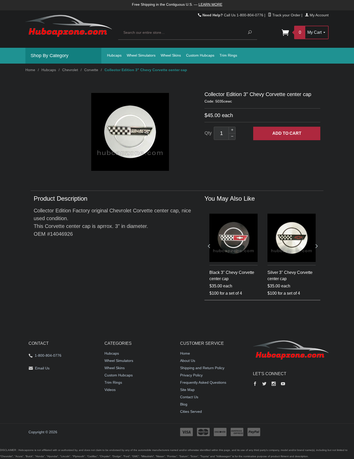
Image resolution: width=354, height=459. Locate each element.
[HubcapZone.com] (68, 29)
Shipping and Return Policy (202, 368)
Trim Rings (228, 55)
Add (286, 133)
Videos (110, 390)
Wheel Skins (171, 55)
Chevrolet (70, 70)
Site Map (187, 390)
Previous (209, 246)
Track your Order (285, 15)
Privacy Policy (191, 375)
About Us (187, 361)
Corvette (91, 70)
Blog (183, 404)
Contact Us (189, 397)
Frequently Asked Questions (203, 382)
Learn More (210, 4)
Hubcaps (114, 55)
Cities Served (191, 411)
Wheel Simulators (141, 55)
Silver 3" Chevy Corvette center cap (290, 275)
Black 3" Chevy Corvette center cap (231, 275)
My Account (319, 15)
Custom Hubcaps (200, 55)
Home (30, 70)
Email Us (42, 368)
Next (316, 246)
